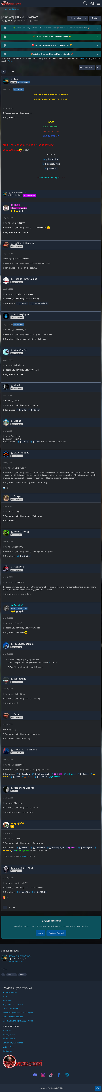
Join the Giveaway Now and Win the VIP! (52, 45)
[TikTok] (51, 1075)
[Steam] (67, 1075)
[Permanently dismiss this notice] (97, 27)
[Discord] (35, 1075)
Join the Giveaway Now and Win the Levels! (52, 54)
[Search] (85, 3)
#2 (50, 662)
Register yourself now (48, 926)
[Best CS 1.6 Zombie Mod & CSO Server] (11, 3)
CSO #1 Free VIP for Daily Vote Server (52, 36)
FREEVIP (22, 974)
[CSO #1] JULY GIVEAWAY (20, 956)
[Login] (92, 3)
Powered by (51, 1088)
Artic (10, 61)
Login (40, 933)
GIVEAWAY (12, 974)
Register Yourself (56, 933)
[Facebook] (59, 1075)
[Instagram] (43, 1075)
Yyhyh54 (22, 856)
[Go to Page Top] (98, 1088)
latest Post (83, 58)
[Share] (98, 67)
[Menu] (98, 3)
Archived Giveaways (16, 961)
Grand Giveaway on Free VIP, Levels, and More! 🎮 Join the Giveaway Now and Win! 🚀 (53, 28)
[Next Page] (12, 72)
